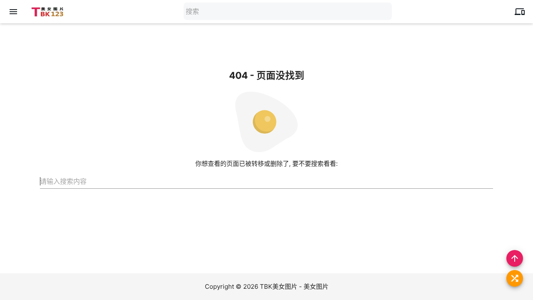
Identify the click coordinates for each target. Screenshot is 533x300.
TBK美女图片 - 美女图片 (294, 286)
